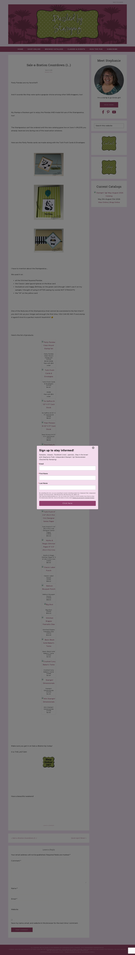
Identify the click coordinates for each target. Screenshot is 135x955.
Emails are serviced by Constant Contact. (83, 498)
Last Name (43, 483)
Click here (67, 503)
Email (41, 464)
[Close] (93, 447)
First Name (43, 473)
